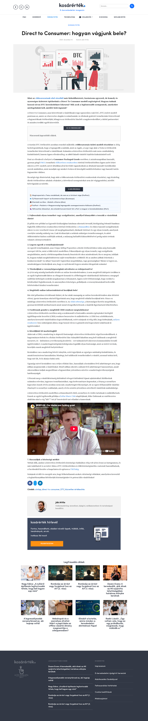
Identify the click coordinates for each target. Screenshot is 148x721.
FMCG (43, 162)
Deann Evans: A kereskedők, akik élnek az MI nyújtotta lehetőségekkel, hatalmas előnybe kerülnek (115, 589)
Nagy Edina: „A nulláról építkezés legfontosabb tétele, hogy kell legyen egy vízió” (33, 587)
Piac (24, 17)
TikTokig (75, 469)
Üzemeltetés (52, 17)
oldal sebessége (77, 301)
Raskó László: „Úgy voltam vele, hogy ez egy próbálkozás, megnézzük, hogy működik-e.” (115, 623)
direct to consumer (51, 490)
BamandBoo (84, 226)
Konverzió (37, 17)
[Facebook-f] (15, 7)
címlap (38, 490)
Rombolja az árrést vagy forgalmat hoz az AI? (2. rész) (60, 586)
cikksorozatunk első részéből (49, 98)
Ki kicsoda (103, 17)
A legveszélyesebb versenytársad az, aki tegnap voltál (33, 621)
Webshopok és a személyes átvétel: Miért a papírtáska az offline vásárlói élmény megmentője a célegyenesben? (60, 624)
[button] (30, 483)
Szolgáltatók (119, 17)
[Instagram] (21, 7)
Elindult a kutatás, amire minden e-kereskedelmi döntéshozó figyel (88, 622)
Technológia (69, 17)
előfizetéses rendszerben (66, 162)
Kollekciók (86, 17)
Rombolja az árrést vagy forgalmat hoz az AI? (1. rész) (87, 586)
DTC (62, 490)
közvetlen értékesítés (75, 490)
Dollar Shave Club (68, 396)
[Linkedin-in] (27, 7)
